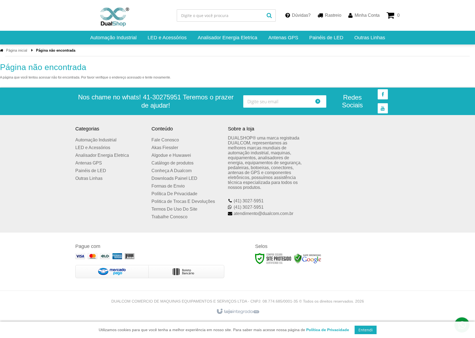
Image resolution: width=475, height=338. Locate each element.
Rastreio (333, 15)
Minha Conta (367, 15)
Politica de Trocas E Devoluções (183, 201)
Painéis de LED (90, 170)
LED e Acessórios (92, 147)
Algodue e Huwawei (171, 155)
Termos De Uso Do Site (174, 209)
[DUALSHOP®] (112, 15)
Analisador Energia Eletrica (102, 155)
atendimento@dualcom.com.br (263, 213)
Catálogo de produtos (172, 163)
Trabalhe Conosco (169, 216)
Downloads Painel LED (174, 178)
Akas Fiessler (164, 147)
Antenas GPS (88, 163)
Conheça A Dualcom (171, 170)
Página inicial (16, 50)
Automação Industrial (96, 140)
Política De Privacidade (174, 193)
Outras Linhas (89, 178)
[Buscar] (269, 15)
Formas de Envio (168, 186)
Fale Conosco (165, 140)
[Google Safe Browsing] (307, 259)
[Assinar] (320, 101)
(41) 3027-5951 (249, 201)
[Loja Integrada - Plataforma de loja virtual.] (237, 311)
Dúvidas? (301, 15)
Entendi (365, 330)
